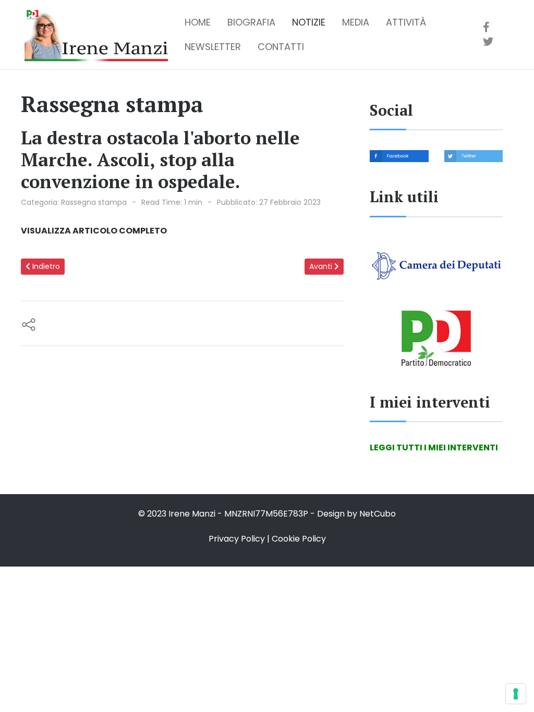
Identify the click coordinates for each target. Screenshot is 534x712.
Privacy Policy (237, 539)
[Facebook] (486, 27)
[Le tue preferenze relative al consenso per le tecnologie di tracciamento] (516, 694)
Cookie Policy (299, 539)
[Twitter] (488, 41)
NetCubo (377, 514)
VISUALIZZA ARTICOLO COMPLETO (94, 231)
